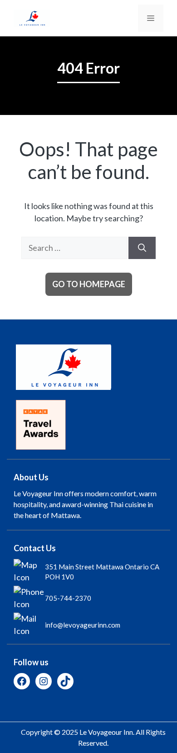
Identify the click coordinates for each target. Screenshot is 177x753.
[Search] (142, 248)
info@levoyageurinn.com (82, 625)
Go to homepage (88, 284)
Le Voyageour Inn (106, 732)
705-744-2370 (68, 598)
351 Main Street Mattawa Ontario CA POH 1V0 (102, 572)
